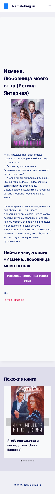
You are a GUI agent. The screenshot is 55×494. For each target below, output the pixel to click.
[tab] (21, 460)
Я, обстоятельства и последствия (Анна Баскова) (23, 445)
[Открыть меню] (50, 6)
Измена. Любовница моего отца (27, 278)
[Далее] (46, 422)
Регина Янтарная (14, 299)
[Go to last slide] (9, 422)
